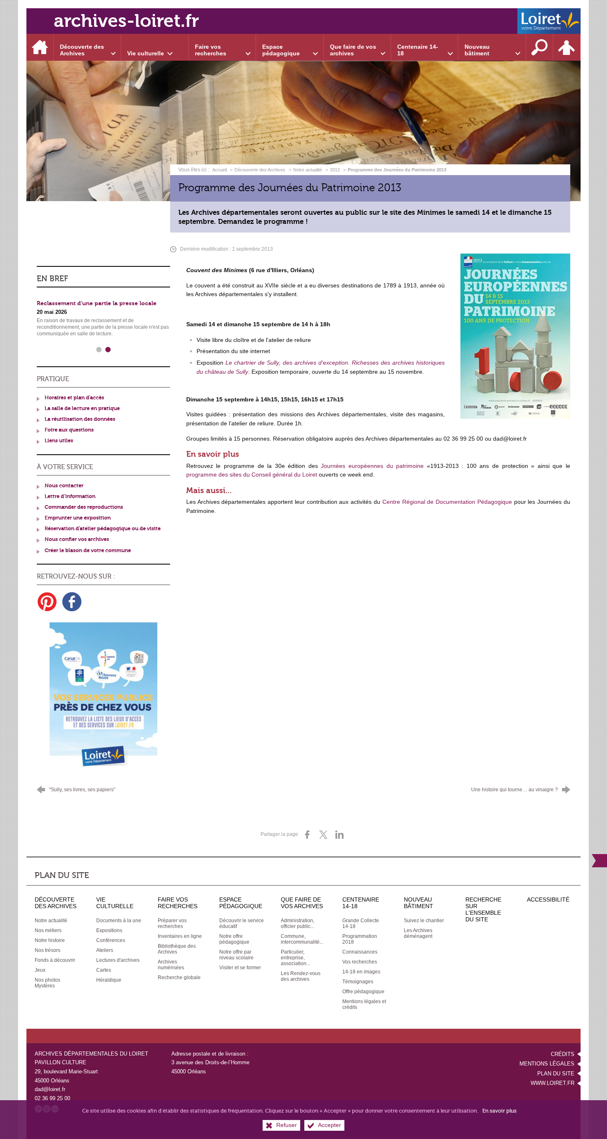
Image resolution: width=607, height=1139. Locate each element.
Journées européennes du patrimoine (372, 466)
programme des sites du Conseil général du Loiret (251, 474)
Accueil (220, 169)
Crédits (562, 1054)
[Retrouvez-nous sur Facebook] (72, 601)
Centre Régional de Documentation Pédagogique (447, 501)
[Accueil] (40, 47)
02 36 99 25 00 (52, 1098)
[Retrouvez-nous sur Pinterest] (47, 601)
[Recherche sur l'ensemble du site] (539, 47)
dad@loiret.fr (50, 1089)
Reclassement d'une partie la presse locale (96, 303)
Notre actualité (307, 169)
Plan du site (555, 1073)
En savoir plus (499, 1111)
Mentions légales (546, 1064)
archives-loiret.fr (126, 20)
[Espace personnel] (567, 47)
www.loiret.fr (552, 1083)
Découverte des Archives (260, 169)
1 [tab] (99, 350)
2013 (335, 169)
